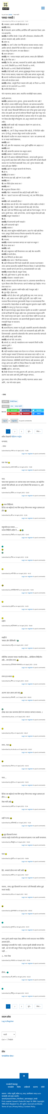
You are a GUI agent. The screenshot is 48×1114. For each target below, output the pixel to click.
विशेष (19, 1087)
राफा (11, 406)
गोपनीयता (20, 1098)
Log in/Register (8, 1021)
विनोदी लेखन (13, 401)
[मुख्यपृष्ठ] (6, 6)
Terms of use (6, 1106)
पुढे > (29, 431)
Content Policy (29, 1106)
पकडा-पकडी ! (18, 406)
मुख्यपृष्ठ (10, 15)
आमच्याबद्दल (29, 1098)
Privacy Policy (18, 1106)
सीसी (42, 1087)
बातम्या (35, 1087)
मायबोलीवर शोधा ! (8, 1056)
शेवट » (38, 431)
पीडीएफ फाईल (16, 436)
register (14, 420)
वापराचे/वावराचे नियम (9, 1098)
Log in (5, 420)
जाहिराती (27, 1087)
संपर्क (35, 1098)
